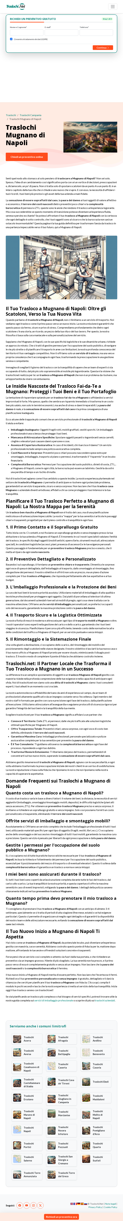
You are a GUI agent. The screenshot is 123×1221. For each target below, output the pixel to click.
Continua (102, 47)
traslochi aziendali (105, 1000)
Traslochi (11, 115)
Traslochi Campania (30, 115)
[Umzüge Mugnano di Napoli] (78, 1204)
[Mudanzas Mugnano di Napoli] (82, 1204)
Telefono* (84, 27)
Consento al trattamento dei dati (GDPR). (31, 39)
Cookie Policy (110, 1207)
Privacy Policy (95, 1207)
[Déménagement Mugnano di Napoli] (75, 1204)
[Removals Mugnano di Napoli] (71, 1204)
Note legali (110, 1203)
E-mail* (48, 27)
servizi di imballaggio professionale (53, 1000)
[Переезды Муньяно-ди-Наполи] (85, 1204)
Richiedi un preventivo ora (61, 1216)
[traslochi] (16, 7)
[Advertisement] (61, 76)
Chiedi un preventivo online (27, 156)
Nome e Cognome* (18, 27)
